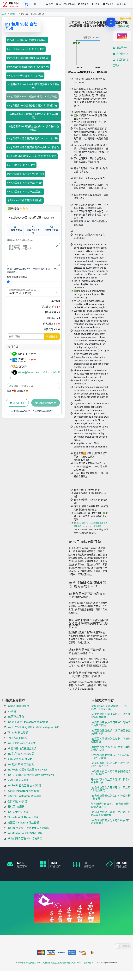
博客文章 (84, 4)
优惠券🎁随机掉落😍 (17, 390)
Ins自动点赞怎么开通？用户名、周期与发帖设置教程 (111, 813)
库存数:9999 (122, 53)
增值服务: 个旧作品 (17, 277)
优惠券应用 (52, 336)
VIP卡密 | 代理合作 (66, 4)
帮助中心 (123, 4)
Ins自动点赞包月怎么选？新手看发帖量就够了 (111, 822)
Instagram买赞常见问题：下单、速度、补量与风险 (110, 708)
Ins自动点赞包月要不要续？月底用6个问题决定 (111, 789)
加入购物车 (19, 402)
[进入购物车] (26, 4)
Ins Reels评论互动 (18, 812)
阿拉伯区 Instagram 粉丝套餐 (24, 796)
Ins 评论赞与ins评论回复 (21, 743)
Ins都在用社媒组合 (18, 706)
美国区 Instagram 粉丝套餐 (23, 822)
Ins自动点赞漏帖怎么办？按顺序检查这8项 (111, 797)
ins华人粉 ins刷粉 (17, 780)
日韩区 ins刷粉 (15, 806)
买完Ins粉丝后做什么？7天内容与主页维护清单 (110, 756)
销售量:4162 (122, 47)
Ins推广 (14, 14)
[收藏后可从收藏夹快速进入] (110, 22)
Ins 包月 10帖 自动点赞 (20, 753)
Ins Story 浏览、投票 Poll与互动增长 (28, 827)
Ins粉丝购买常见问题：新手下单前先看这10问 (111, 748)
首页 (50, 4)
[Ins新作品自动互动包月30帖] (11, 4)
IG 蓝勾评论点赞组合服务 (22, 748)
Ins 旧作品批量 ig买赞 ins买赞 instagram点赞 (33, 727)
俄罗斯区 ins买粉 (17, 801)
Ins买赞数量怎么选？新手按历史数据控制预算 (111, 732)
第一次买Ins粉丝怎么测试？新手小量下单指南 (111, 781)
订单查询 (109, 4)
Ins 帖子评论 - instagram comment (27, 721)
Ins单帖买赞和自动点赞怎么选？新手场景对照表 (111, 716)
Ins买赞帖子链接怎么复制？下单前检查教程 (111, 740)
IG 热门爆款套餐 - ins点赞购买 (24, 838)
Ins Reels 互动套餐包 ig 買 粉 (24, 785)
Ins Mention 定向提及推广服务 (25, 833)
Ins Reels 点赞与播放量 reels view (27, 769)
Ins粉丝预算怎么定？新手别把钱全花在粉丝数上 (111, 773)
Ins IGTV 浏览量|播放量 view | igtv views (30, 774)
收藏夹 (96, 4)
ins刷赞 (11, 711)
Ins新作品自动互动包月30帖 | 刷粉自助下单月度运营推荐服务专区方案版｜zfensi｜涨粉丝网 (54, 963)
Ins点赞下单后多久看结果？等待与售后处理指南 (111, 724)
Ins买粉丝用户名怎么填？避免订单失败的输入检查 (111, 765)
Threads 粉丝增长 (17, 732)
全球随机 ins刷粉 (17, 737)
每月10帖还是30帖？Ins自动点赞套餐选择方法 (110, 805)
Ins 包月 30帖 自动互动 (20, 764)
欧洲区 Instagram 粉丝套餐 (23, 790)
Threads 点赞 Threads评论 (23, 817)
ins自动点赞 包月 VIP (19, 759)
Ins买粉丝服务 (15, 716)
